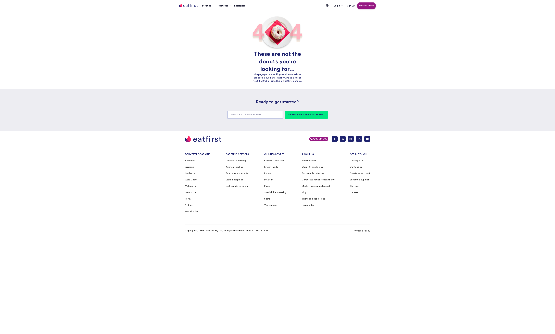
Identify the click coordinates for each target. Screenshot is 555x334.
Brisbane (189, 167)
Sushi (267, 199)
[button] (208, 6)
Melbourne (190, 186)
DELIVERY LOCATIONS (197, 154)
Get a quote (356, 160)
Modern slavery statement (316, 186)
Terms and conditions (313, 199)
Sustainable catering (313, 173)
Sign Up (350, 6)
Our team (355, 186)
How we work (309, 160)
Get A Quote (366, 5)
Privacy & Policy (362, 231)
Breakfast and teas (274, 160)
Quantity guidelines (312, 167)
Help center (308, 205)
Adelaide (190, 160)
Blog (304, 192)
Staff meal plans (234, 180)
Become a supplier (359, 180)
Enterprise (239, 6)
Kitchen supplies (234, 167)
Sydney (189, 205)
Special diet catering (275, 192)
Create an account (360, 173)
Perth (188, 199)
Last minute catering (237, 186)
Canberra (190, 173)
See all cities (191, 211)
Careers (354, 192)
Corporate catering (236, 160)
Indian (267, 173)
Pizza (267, 186)
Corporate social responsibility (318, 180)
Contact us (356, 167)
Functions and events (237, 173)
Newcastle (190, 192)
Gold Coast (191, 180)
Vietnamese (270, 205)
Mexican (268, 180)
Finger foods (271, 167)
